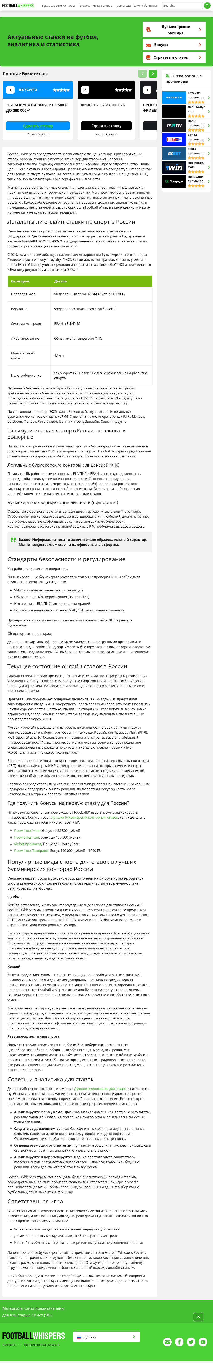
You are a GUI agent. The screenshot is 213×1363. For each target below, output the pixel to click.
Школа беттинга (145, 5)
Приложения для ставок (95, 5)
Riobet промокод (28, 844)
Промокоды (123, 5)
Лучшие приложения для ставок (100, 1088)
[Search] (207, 5)
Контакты (9, 1345)
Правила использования (41, 1345)
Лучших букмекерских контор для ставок (84, 817)
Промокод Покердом (31, 850)
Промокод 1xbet (27, 830)
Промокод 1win (26, 837)
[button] (142, 74)
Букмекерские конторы (58, 5)
